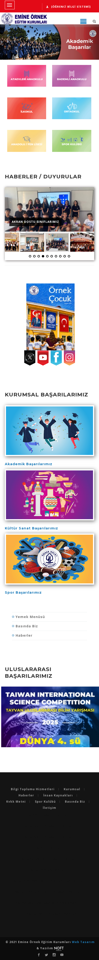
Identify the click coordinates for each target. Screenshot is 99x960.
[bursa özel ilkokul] (26, 110)
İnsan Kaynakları (58, 795)
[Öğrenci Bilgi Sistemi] (71, 6)
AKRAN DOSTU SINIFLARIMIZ (35, 222)
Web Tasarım (83, 942)
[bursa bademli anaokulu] (71, 78)
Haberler (24, 635)
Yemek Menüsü (30, 616)
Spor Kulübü (45, 801)
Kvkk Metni (16, 801)
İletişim (49, 808)
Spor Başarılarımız (23, 592)
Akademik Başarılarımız (28, 464)
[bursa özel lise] (26, 143)
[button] (7, 44)
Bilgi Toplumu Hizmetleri (33, 789)
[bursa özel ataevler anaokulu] (26, 78)
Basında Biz (27, 626)
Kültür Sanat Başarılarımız (31, 528)
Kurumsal (72, 789)
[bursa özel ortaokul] (71, 110)
